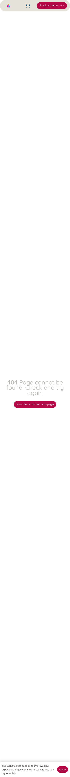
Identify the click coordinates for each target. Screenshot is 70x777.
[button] (28, 5)
